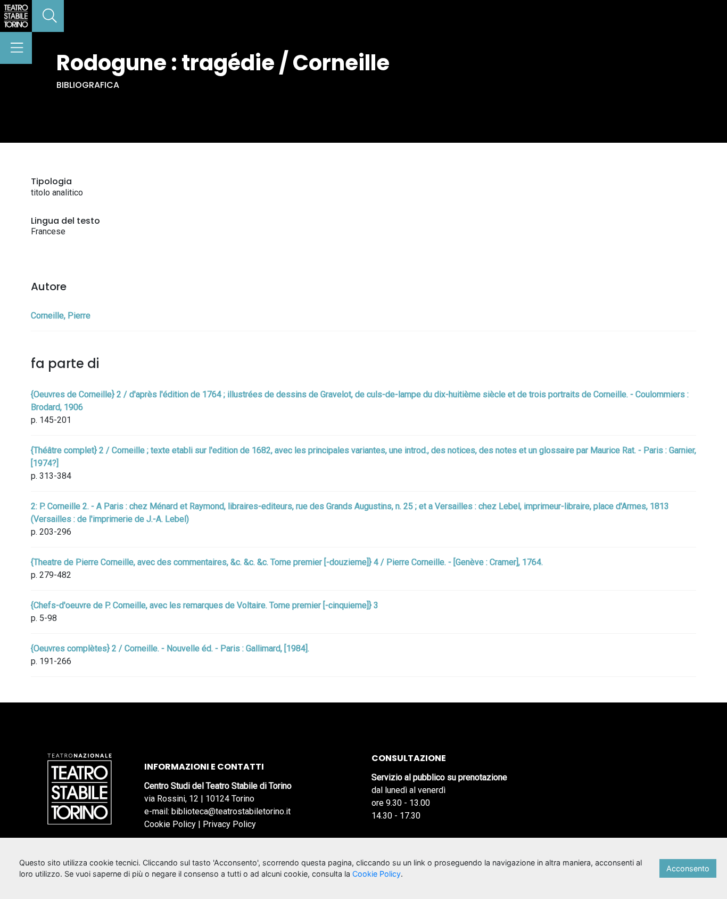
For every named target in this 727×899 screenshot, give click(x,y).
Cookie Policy (170, 824)
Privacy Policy (229, 824)
